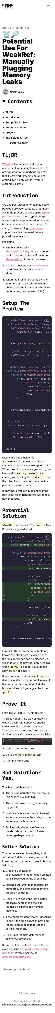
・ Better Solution (17, 142)
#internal (24, 969)
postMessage (39, 265)
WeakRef (7, 164)
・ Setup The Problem (15, 122)
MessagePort (14, 259)
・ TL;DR (7, 112)
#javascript (10, 969)
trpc (40, 224)
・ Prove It (8, 132)
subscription (35, 228)
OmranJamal (7, 6)
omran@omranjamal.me (16, 956)
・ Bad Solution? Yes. (15, 137)
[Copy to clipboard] (47, 320)
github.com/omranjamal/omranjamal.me (27, 1004)
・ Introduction (11, 117)
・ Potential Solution (14, 127)
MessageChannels (17, 251)
